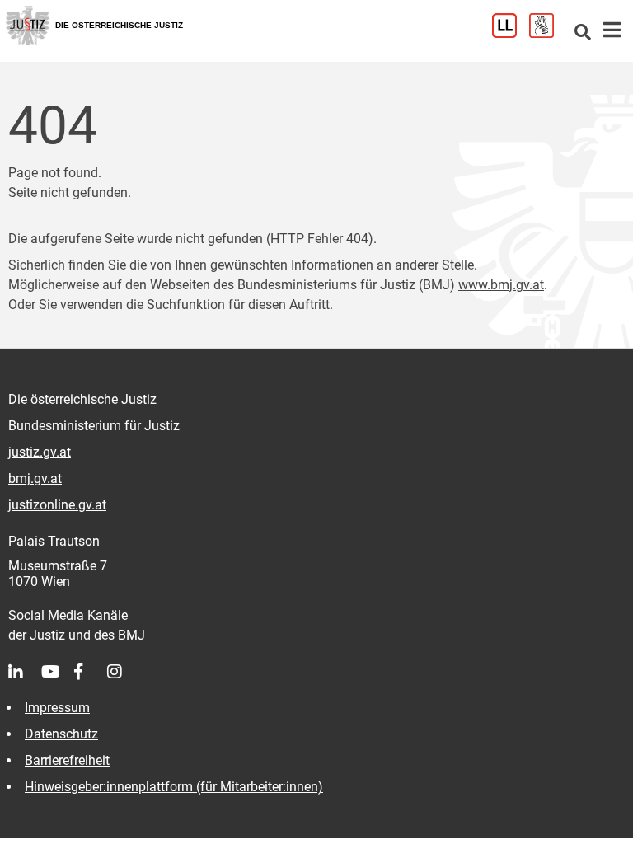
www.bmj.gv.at (501, 285)
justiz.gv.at (39, 452)
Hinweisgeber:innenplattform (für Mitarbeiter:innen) (174, 787)
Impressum (57, 707)
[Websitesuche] (582, 33)
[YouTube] (57, 672)
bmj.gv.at (35, 478)
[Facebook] (90, 672)
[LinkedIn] (24, 672)
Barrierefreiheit (67, 760)
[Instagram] (123, 672)
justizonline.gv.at (57, 505)
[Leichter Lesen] (510, 33)
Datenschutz (61, 734)
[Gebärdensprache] (547, 33)
